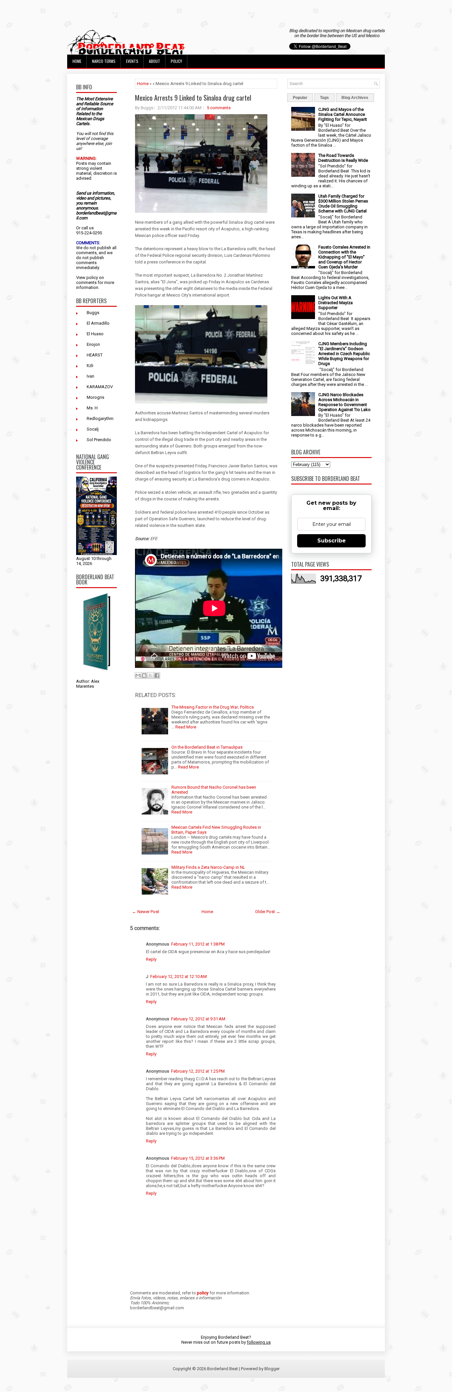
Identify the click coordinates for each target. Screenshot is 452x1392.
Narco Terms (103, 61)
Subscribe (331, 540)
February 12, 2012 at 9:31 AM (198, 1018)
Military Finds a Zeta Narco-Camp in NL (208, 867)
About (154, 61)
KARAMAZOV (100, 386)
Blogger (272, 1368)
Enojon (93, 344)
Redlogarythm (100, 418)
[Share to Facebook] (157, 675)
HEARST (95, 354)
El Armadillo (98, 323)
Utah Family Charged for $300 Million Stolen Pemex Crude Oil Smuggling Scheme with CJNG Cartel (343, 203)
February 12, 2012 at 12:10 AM (178, 976)
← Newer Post (145, 911)
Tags (324, 97)
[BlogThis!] (144, 675)
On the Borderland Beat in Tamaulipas (207, 747)
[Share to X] (150, 675)
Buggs (93, 312)
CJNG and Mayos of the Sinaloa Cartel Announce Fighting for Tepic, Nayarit (342, 114)
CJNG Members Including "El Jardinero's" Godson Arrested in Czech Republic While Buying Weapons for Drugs (344, 353)
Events (132, 61)
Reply (151, 959)
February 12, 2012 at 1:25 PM (198, 1071)
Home (76, 61)
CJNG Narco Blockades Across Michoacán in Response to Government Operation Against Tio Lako (344, 402)
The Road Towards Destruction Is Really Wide (343, 158)
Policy (176, 61)
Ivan (90, 376)
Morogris (95, 397)
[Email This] (138, 675)
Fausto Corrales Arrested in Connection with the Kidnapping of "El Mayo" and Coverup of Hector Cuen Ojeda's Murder (344, 257)
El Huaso (95, 333)
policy (92, 277)
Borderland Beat (222, 1368)
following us (259, 1342)
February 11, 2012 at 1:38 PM (198, 944)
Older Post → (267, 911)
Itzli (90, 365)
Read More (185, 726)
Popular (300, 97)
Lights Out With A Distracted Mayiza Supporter (335, 302)
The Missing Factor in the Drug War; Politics (212, 707)
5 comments (219, 107)
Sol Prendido (99, 439)
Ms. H (92, 407)
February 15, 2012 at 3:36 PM (198, 1158)
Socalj (93, 429)
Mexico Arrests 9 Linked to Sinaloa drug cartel (193, 98)
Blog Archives (354, 97)
